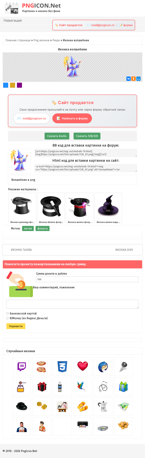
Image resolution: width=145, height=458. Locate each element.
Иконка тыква (21, 249)
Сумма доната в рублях (51, 273)
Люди (56, 40)
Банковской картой (23, 313)
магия (28, 228)
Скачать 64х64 (57, 136)
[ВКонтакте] (128, 79)
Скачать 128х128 (87, 136)
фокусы (42, 228)
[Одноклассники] (133, 79)
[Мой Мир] (138, 79)
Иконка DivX (124, 249)
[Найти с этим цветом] (5, 85)
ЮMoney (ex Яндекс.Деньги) (29, 318)
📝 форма (126, 25)
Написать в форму (72, 118)
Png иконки (41, 40)
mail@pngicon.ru (31, 118)
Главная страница (17, 40)
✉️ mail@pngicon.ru (101, 25)
